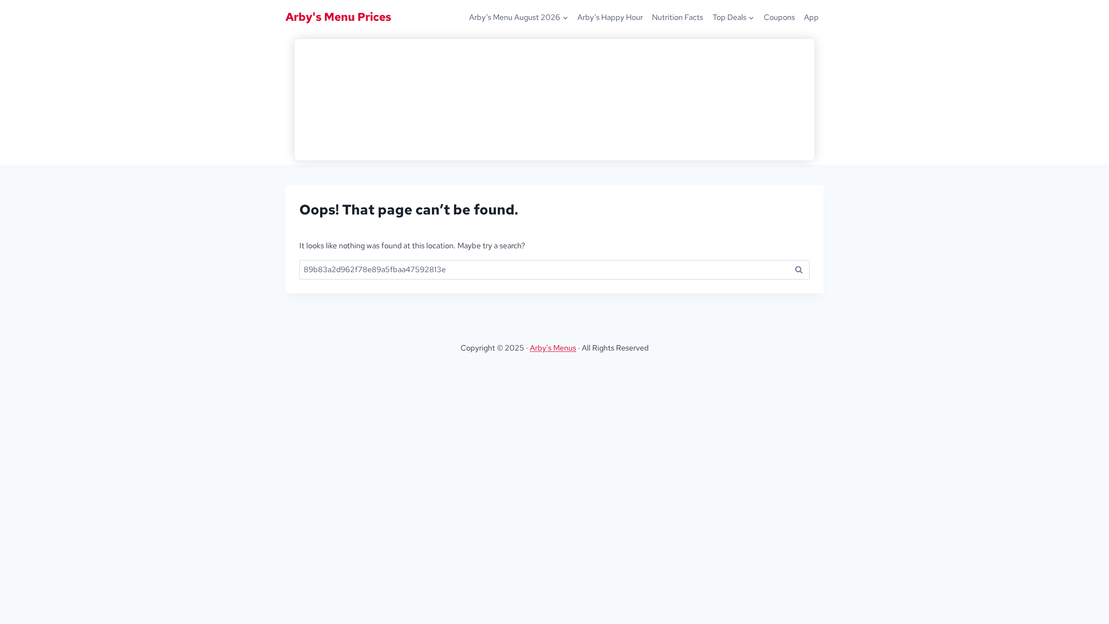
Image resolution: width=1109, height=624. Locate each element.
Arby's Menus (553, 348)
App (811, 17)
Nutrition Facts (677, 17)
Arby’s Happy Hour (610, 17)
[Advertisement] (554, 99)
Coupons (779, 17)
